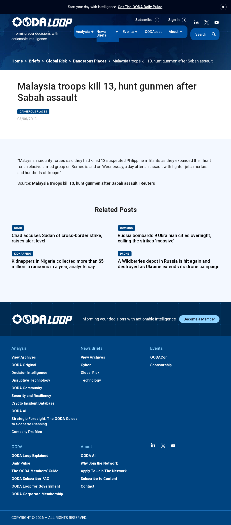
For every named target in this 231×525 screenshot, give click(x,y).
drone (124, 253)
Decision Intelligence (29, 373)
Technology (91, 380)
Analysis (83, 32)
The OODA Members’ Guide (35, 471)
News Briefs (102, 33)
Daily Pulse (21, 463)
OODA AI (19, 411)
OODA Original (24, 365)
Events (128, 32)
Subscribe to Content (99, 479)
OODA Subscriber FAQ (30, 479)
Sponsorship (161, 365)
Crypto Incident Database (33, 403)
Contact (87, 486)
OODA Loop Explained (30, 456)
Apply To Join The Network (104, 471)
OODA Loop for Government (36, 486)
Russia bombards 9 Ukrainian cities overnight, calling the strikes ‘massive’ (164, 238)
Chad (18, 228)
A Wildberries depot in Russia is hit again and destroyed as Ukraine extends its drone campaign (168, 263)
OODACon (158, 357)
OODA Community (27, 388)
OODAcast (153, 32)
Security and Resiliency (31, 396)
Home (17, 61)
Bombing (126, 228)
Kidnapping (22, 253)
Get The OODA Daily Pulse (140, 7)
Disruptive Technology (31, 380)
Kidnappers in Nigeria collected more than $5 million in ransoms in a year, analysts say (58, 263)
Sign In (174, 20)
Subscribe (143, 20)
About (173, 32)
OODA (17, 446)
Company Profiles (27, 432)
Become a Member (199, 319)
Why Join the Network (99, 463)
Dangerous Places (89, 61)
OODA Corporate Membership (37, 494)
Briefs (34, 61)
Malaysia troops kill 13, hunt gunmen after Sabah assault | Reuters (93, 183)
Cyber (86, 365)
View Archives (24, 357)
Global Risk (56, 61)
